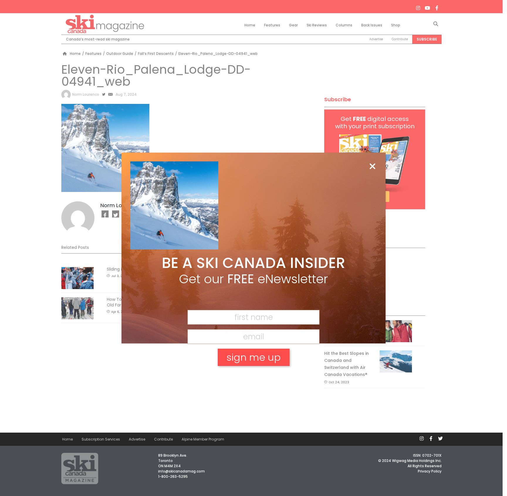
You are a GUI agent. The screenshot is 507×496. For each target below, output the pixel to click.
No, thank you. (253, 377)
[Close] (372, 166)
